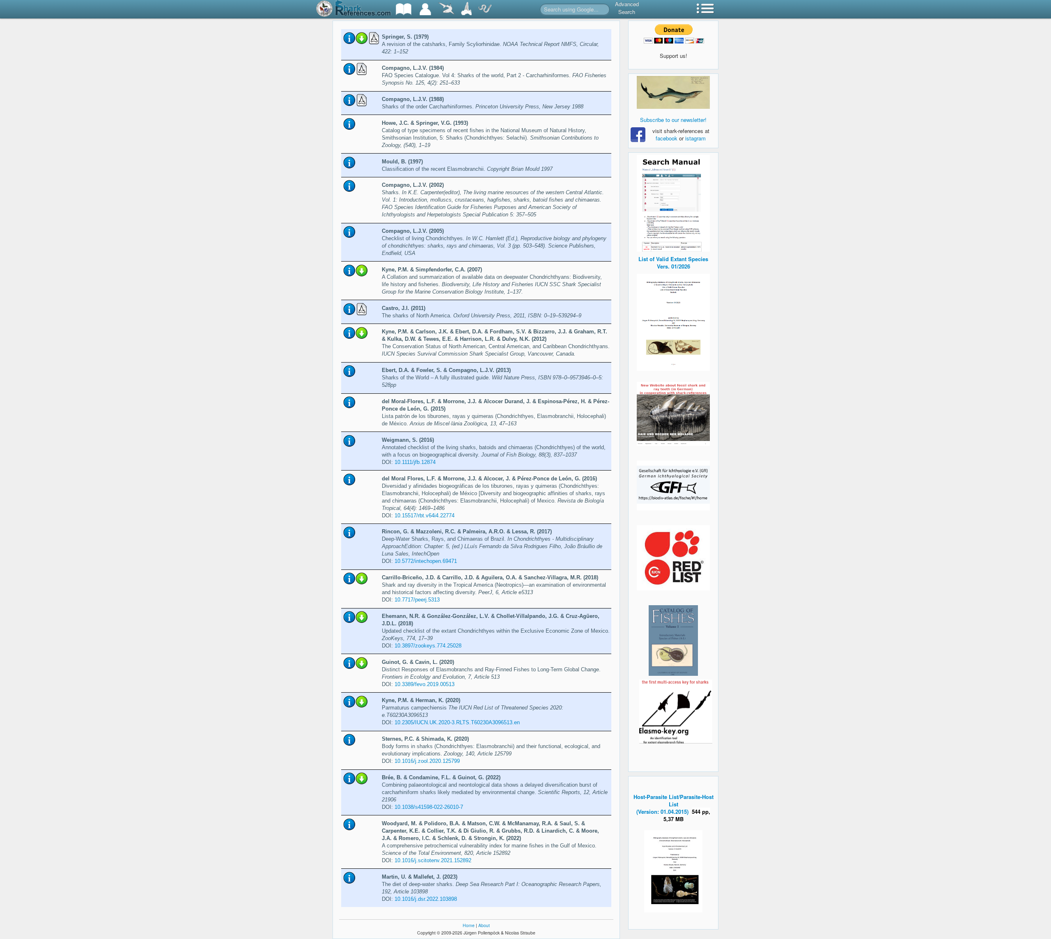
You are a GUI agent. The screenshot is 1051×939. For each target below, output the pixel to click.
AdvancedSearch (627, 8)
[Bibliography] (403, 9)
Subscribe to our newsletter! (673, 120)
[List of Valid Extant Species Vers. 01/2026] (673, 321)
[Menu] (705, 9)
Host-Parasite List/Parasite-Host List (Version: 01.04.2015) (673, 804)
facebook (666, 138)
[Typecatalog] (466, 9)
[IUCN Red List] (673, 557)
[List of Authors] (425, 9)
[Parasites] (485, 9)
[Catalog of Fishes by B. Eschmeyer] (673, 640)
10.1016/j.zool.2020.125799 (427, 761)
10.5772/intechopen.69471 (426, 561)
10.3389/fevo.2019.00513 (424, 684)
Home (469, 925)
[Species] (446, 9)
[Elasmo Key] (675, 710)
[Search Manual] (673, 202)
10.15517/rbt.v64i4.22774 (424, 515)
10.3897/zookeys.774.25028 (428, 646)
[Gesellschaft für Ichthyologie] (673, 485)
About (484, 925)
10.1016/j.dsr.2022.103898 (426, 899)
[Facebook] (673, 92)
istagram (695, 138)
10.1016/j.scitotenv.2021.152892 (433, 860)
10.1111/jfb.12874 (415, 462)
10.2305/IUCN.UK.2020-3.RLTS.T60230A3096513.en (457, 722)
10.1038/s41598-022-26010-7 (429, 807)
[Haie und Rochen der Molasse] (673, 414)
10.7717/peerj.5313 (417, 600)
